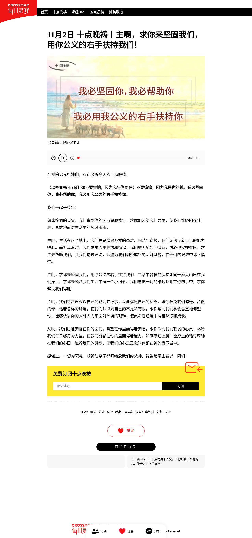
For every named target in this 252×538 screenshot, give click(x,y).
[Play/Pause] (62, 158)
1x (197, 158)
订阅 (181, 386)
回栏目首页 (126, 447)
